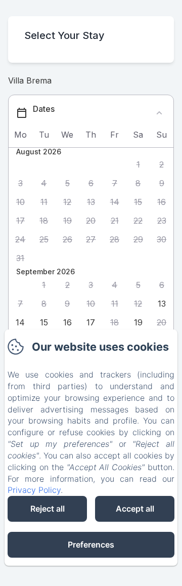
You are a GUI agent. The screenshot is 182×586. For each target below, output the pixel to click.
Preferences (91, 544)
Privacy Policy (34, 490)
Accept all (135, 509)
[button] (138, 164)
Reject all (47, 509)
